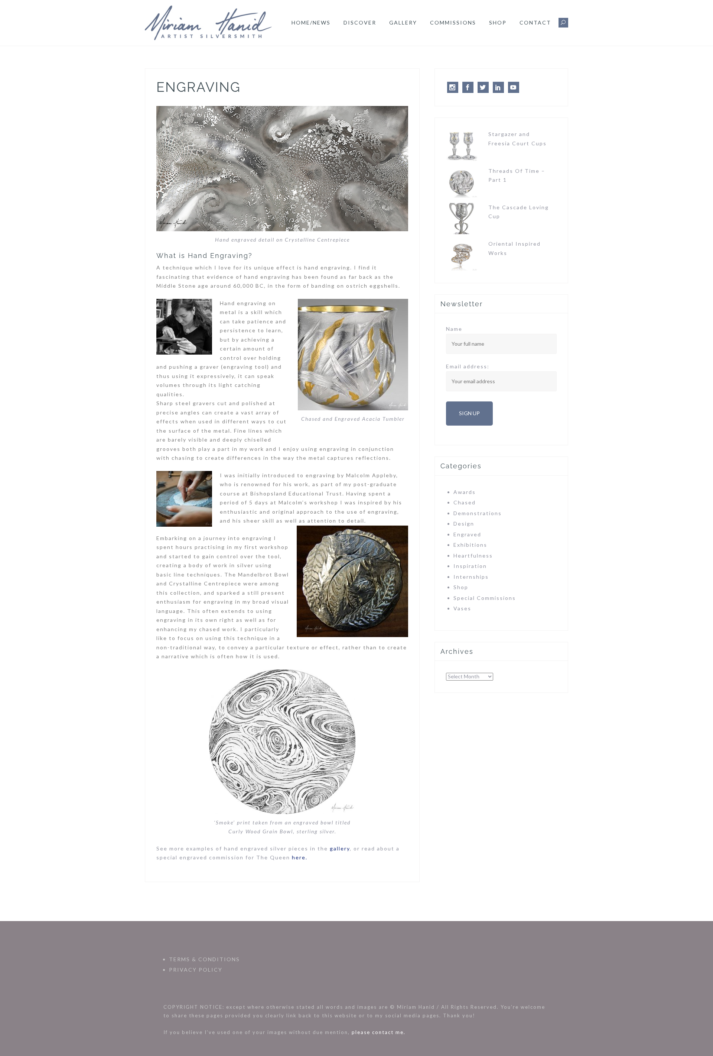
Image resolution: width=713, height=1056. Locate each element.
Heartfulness (473, 555)
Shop (460, 587)
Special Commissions (484, 598)
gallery (340, 848)
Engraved (467, 534)
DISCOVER (360, 22)
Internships (471, 577)
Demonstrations (477, 513)
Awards (464, 492)
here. (299, 857)
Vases (462, 608)
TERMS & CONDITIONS (204, 959)
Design (463, 523)
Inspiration (470, 566)
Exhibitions (470, 545)
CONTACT (535, 22)
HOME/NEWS (311, 22)
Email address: (467, 366)
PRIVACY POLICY (195, 969)
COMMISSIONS (453, 22)
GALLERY (403, 22)
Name (454, 329)
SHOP (498, 22)
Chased (464, 502)
